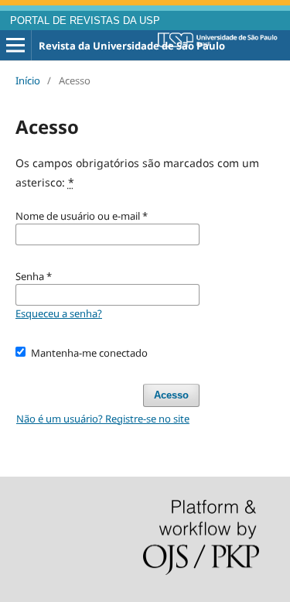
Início (27, 80)
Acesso (171, 395)
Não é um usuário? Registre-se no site (102, 419)
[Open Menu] (15, 45)
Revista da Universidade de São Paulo (132, 46)
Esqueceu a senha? (58, 313)
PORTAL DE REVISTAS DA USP (85, 20)
